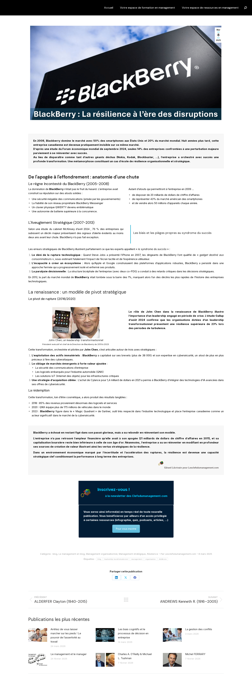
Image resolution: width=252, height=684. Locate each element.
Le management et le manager (69, 654)
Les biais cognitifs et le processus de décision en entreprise (133, 633)
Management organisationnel (101, 553)
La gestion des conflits (198, 629)
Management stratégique (132, 553)
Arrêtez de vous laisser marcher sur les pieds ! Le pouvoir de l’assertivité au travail (66, 635)
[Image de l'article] (37, 635)
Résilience (152, 553)
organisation (150, 559)
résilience (163, 559)
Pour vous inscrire (126, 528)
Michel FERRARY (195, 654)
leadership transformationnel (116, 559)
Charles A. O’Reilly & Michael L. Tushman (135, 656)
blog (55, 553)
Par (178, 553)
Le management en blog (72, 553)
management (136, 559)
